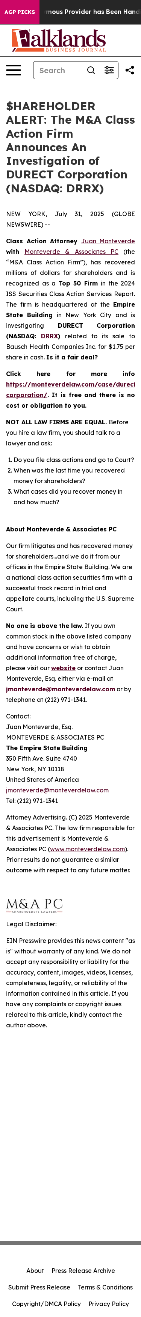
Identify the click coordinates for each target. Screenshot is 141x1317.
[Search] (91, 70)
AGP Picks (20, 12)
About (35, 1270)
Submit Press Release (39, 1287)
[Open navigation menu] (13, 70)
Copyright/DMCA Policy (46, 1304)
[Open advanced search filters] (109, 70)
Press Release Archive (83, 1270)
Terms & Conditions (105, 1287)
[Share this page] (129, 70)
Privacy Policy (108, 1304)
